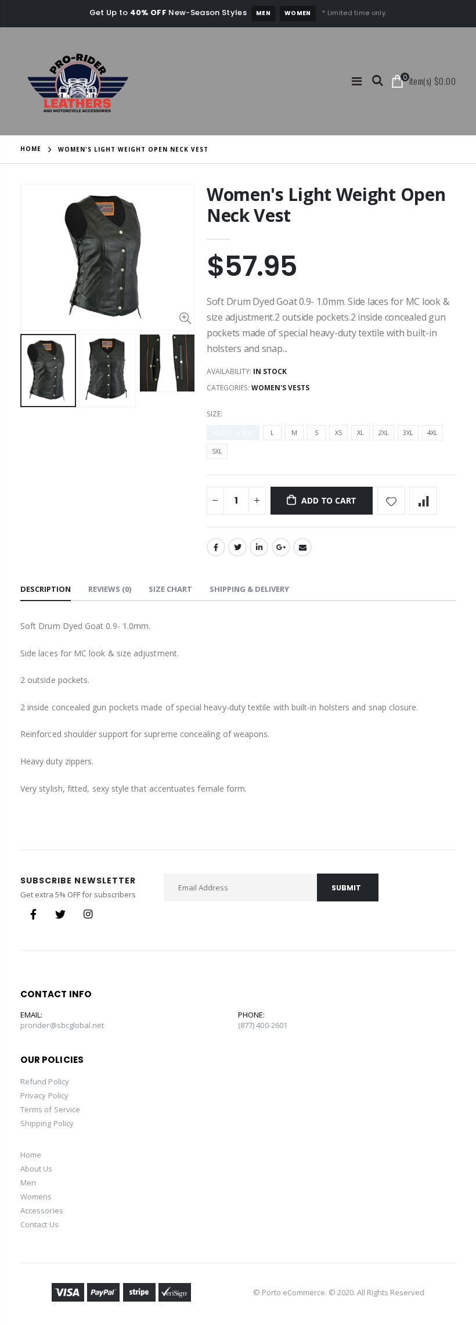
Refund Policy (44, 1081)
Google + (281, 547)
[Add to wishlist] (391, 501)
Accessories (41, 1210)
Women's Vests (280, 388)
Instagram (87, 914)
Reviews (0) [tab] (109, 589)
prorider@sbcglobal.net (62, 1025)
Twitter (237, 547)
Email (302, 547)
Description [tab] (45, 589)
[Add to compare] (423, 501)
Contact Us (39, 1224)
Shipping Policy (47, 1123)
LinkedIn (259, 547)
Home (30, 149)
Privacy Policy (44, 1095)
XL (360, 432)
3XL (408, 432)
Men (263, 13)
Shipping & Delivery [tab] (249, 589)
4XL (432, 432)
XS (338, 432)
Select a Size (233, 432)
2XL (383, 432)
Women (297, 13)
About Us (36, 1168)
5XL (217, 451)
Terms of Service (50, 1109)
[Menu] (357, 81)
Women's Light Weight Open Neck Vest (326, 204)
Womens (36, 1196)
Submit (346, 888)
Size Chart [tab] (170, 589)
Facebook (216, 547)
